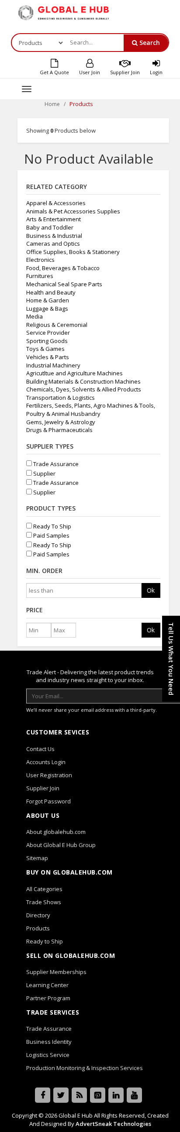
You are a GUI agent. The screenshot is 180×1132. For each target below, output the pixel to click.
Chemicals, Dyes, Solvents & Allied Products (83, 389)
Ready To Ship (51, 526)
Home (52, 104)
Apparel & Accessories (56, 203)
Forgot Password (48, 801)
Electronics (40, 260)
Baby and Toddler (49, 227)
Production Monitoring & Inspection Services (84, 1068)
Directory (38, 915)
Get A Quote (54, 72)
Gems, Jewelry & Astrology (60, 422)
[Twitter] (61, 1095)
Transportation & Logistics (60, 397)
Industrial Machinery (53, 365)
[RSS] (79, 1095)
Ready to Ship (44, 941)
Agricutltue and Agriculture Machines (74, 373)
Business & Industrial (54, 236)
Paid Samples (50, 535)
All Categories (44, 889)
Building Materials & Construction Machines (83, 381)
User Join (89, 72)
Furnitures (39, 276)
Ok (151, 590)
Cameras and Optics (53, 243)
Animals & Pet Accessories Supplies (73, 211)
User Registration (49, 775)
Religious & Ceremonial (56, 325)
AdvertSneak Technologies (113, 1124)
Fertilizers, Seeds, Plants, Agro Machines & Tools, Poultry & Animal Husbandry (90, 409)
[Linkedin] (116, 1095)
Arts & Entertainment (53, 219)
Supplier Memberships (56, 972)
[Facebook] (42, 1095)
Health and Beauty (51, 292)
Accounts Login (46, 762)
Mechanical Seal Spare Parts (64, 284)
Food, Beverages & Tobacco (63, 268)
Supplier (43, 473)
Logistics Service (47, 1055)
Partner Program (48, 998)
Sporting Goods (47, 341)
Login (156, 72)
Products (38, 928)
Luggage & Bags (47, 308)
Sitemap (37, 858)
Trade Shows (43, 902)
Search (149, 42)
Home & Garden (47, 300)
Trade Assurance (55, 464)
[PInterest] (97, 1095)
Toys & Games (45, 349)
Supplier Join (125, 72)
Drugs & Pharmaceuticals (59, 430)
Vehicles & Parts (47, 357)
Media (34, 316)
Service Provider (48, 332)
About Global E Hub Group (61, 845)
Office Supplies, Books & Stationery (73, 252)
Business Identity (49, 1042)
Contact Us (40, 749)
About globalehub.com (56, 832)
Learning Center (47, 985)
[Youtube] (134, 1095)
